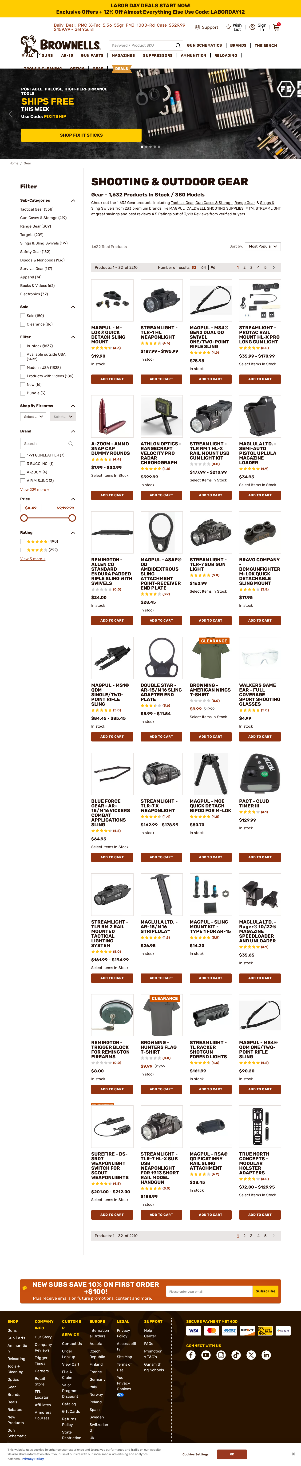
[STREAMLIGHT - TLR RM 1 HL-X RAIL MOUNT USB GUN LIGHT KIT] (211, 416)
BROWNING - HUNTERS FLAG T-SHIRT (159, 1047)
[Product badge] (102, 1102)
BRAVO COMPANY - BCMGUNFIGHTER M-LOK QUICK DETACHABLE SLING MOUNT (259, 571)
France (96, 1372)
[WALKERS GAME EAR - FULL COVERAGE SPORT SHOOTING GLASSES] (260, 658)
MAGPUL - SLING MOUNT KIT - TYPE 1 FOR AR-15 (210, 927)
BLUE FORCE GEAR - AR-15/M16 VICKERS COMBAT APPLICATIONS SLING (110, 813)
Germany (98, 1379)
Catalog (69, 1404)
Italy (93, 1387)
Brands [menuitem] (238, 45)
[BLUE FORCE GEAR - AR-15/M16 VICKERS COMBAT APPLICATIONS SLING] (112, 774)
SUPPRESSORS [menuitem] (158, 55)
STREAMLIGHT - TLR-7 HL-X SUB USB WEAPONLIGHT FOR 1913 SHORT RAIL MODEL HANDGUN (160, 1168)
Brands (14, 1394)
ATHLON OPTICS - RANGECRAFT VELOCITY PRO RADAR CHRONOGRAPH (161, 453)
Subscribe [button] (266, 1291)
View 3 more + (32, 559)
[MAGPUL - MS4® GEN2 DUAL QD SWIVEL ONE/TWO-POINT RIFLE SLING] (211, 300)
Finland (96, 1364)
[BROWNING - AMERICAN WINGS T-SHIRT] (211, 658)
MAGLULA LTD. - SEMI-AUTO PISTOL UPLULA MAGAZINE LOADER (257, 453)
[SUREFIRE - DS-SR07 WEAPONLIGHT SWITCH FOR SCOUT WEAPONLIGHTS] (112, 1126)
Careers (42, 1371)
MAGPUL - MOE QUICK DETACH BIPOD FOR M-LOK (210, 806)
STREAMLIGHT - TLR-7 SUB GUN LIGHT (208, 564)
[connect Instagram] (221, 1355)
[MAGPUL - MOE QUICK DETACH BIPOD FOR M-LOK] (211, 774)
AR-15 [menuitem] (67, 55)
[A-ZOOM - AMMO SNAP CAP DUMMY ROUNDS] (112, 416)
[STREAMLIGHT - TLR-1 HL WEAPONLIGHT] (162, 300)
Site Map (124, 1357)
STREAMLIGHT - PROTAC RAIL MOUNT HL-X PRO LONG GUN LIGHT (259, 334)
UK (92, 1438)
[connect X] (251, 1355)
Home (13, 163)
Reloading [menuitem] (226, 55)
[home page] (60, 45)
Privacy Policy (33, 1459)
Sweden (97, 1417)
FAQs (148, 1343)
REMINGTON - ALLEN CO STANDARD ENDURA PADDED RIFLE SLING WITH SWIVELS (111, 571)
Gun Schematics (17, 1436)
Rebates (15, 1409)
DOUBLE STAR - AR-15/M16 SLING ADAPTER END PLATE (161, 692)
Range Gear (244, 202)
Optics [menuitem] (77, 68)
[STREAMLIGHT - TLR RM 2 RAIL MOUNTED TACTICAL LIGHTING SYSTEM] (112, 894)
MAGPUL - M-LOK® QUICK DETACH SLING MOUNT (108, 334)
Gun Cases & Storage (214, 202)
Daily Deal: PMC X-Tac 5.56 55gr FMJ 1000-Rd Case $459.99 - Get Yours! (120, 27)
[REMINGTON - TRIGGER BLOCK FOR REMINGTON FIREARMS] (112, 1015)
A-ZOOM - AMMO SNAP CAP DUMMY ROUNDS (110, 448)
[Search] (178, 45)
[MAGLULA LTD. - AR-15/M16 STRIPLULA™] (162, 894)
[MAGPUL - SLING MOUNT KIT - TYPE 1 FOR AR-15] (211, 894)
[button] (257, 27)
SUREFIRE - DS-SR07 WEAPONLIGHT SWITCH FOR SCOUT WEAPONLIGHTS (110, 1166)
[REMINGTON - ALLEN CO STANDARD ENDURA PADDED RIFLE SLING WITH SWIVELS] (112, 532)
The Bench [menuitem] (266, 45)
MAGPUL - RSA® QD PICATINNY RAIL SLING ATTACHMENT (209, 1161)
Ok (232, 1454)
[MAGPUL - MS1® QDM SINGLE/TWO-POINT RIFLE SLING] (112, 658)
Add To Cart (112, 379)
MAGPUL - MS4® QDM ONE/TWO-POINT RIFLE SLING (258, 1049)
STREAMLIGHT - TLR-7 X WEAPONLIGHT (159, 806)
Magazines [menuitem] (123, 55)
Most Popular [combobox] (260, 246)
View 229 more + (35, 489)
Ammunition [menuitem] (193, 55)
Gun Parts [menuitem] (92, 55)
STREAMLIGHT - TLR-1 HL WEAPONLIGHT (159, 332)
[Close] (293, 1454)
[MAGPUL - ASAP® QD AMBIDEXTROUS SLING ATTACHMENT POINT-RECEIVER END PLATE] (162, 532)
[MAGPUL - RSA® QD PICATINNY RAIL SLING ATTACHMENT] (211, 1126)
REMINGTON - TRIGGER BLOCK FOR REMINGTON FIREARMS (110, 1049)
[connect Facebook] (191, 1355)
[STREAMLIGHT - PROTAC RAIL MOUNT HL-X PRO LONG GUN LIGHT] (260, 300)
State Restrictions (71, 1438)
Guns (12, 1330)
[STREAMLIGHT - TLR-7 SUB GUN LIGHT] (211, 532)
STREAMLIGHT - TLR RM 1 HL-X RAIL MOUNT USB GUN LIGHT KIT (210, 450)
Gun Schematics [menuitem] (204, 45)
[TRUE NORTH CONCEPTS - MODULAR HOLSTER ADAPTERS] (260, 1126)
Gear (12, 1387)
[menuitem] (29, 55)
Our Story (43, 1337)
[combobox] (33, 416)
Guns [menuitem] (47, 55)
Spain (95, 1409)
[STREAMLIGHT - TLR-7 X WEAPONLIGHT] (162, 774)
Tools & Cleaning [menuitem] (43, 68)
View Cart (70, 1364)
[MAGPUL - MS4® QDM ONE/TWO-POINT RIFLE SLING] (260, 1015)
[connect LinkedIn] (266, 1355)
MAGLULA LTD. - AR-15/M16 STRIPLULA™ (159, 927)
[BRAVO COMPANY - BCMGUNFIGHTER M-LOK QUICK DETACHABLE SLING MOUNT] (260, 532)
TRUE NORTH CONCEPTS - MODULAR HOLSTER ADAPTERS (254, 1163)
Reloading (16, 1358)
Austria (96, 1343)
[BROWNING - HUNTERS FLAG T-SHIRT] (162, 1015)
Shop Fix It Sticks (81, 135)
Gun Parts (16, 1338)
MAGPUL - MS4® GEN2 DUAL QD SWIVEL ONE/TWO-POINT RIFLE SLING (209, 337)
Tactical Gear (182, 202)
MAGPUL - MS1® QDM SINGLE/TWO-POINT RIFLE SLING (110, 694)
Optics (13, 1379)
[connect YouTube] (206, 1355)
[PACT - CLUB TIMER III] (260, 774)
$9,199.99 (65, 508)
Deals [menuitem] (121, 68)
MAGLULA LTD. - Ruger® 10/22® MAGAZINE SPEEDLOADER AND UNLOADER (257, 931)
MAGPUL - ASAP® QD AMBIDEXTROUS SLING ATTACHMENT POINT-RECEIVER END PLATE (161, 573)
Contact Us (72, 1343)
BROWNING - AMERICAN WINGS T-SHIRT (210, 690)
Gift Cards (71, 1411)
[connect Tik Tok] (236, 1355)
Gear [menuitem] (98, 68)
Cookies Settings (195, 1454)
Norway (96, 1394)
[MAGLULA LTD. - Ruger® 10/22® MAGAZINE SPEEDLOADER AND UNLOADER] (260, 894)
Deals (12, 1402)
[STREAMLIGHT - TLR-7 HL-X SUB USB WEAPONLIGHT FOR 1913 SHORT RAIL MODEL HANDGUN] (162, 1126)
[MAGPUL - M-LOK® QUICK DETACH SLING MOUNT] (112, 300)
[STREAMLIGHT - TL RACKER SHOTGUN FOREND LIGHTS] (211, 1015)
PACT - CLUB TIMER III (254, 803)
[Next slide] (290, 114)
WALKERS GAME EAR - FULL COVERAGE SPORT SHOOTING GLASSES (259, 694)
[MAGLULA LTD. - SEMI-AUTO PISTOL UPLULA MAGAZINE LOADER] (260, 416)
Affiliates (43, 1405)
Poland (96, 1402)
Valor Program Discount (70, 1391)
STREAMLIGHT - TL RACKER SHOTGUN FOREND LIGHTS (208, 1049)
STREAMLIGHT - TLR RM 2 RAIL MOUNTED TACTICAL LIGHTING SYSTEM (109, 934)
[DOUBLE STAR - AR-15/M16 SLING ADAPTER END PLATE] (162, 658)
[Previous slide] (10, 114)
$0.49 (30, 508)
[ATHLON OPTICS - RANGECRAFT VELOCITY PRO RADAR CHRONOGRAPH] (162, 416)
